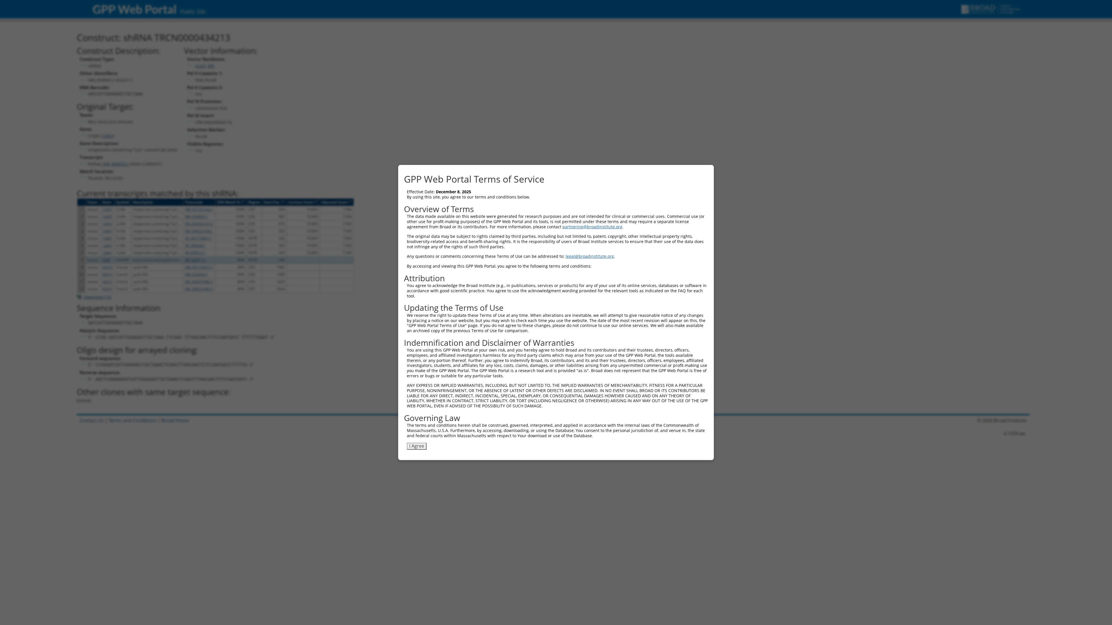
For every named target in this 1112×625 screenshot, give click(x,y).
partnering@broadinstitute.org (592, 226)
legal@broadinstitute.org (590, 256)
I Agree (416, 446)
